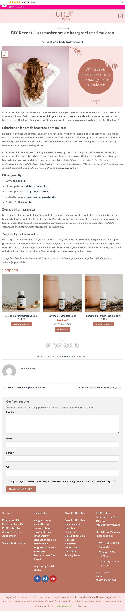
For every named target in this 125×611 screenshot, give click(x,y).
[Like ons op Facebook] (37, 578)
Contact (69, 539)
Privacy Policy (73, 555)
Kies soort (62, 329)
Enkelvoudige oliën (12, 523)
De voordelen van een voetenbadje (98, 387)
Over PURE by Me (75, 520)
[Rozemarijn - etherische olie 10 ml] (104, 293)
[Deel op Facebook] (54, 345)
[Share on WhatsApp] (48, 345)
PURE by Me (78, 42)
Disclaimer (71, 551)
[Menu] (4, 16)
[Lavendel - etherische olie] (62, 293)
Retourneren (72, 531)
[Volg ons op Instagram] (45, 578)
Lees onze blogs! (43, 527)
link (86, 356)
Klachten (70, 527)
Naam (9, 438)
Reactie (10, 412)
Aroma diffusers (11, 531)
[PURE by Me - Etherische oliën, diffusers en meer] (62, 16)
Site (8, 467)
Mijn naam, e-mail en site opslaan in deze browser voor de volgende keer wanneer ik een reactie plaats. (63, 481)
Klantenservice (73, 523)
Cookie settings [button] (64, 606)
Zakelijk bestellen (75, 535)
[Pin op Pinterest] (70, 345)
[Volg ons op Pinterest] (53, 578)
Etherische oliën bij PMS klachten (26, 387)
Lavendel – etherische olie (62, 316)
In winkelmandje (21, 324)
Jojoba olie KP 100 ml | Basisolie (21, 316)
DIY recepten (62, 28)
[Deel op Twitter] (59, 345)
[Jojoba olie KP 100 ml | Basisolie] (21, 293)
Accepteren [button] (83, 606)
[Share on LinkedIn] (76, 345)
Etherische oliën (11, 520)
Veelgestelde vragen (13, 542)
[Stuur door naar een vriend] (65, 345)
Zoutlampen (9, 535)
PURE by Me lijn (11, 527)
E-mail (10, 453)
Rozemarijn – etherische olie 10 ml (103, 316)
